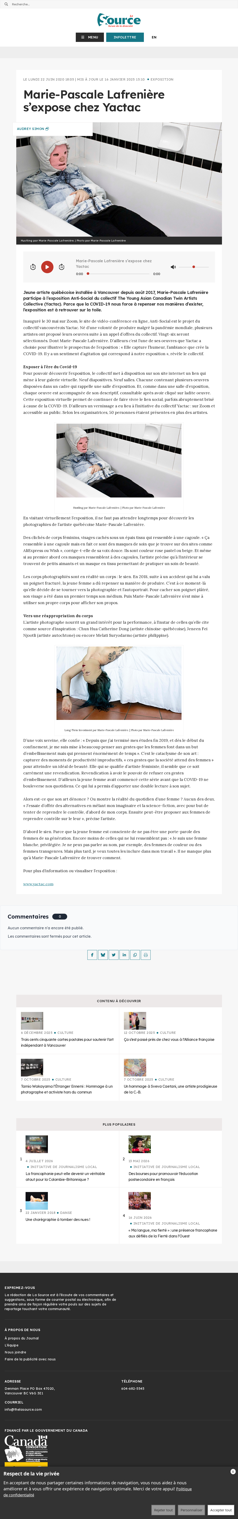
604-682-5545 (132, 1388)
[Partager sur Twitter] (113, 955)
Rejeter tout (163, 1510)
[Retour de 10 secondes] (33, 267)
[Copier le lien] (135, 955)
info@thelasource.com (23, 1409)
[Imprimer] (145, 955)
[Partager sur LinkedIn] (124, 955)
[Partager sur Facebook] (92, 955)
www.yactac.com (38, 884)
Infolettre (125, 37)
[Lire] (47, 267)
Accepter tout (221, 1510)
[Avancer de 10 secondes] (62, 267)
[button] (90, 37)
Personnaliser (191, 1510)
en (154, 37)
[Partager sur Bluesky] (103, 955)
